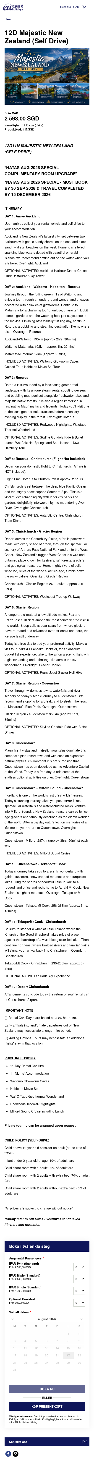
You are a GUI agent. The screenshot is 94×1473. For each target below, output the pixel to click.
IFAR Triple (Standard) (24, 1277)
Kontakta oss (18, 1441)
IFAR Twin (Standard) (24, 1265)
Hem (8, 19)
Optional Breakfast (22, 1300)
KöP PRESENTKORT (47, 1406)
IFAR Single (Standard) (25, 1289)
